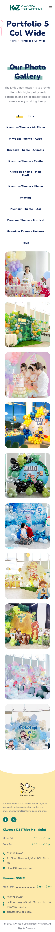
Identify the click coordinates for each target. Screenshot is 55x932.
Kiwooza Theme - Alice (25, 139)
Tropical (27, 320)
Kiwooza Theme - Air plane (25, 127)
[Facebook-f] (5, 819)
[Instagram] (13, 819)
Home (13, 40)
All (19, 116)
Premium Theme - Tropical (25, 220)
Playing (25, 197)
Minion (27, 421)
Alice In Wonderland (27, 673)
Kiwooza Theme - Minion (25, 186)
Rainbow (27, 374)
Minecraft (27, 471)
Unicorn (27, 271)
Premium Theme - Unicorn (25, 231)
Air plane (27, 724)
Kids (31, 116)
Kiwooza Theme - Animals (25, 150)
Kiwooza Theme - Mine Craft (26, 173)
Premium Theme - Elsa (26, 209)
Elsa (27, 522)
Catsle (27, 573)
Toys (25, 243)
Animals (27, 623)
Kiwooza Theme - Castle (25, 161)
